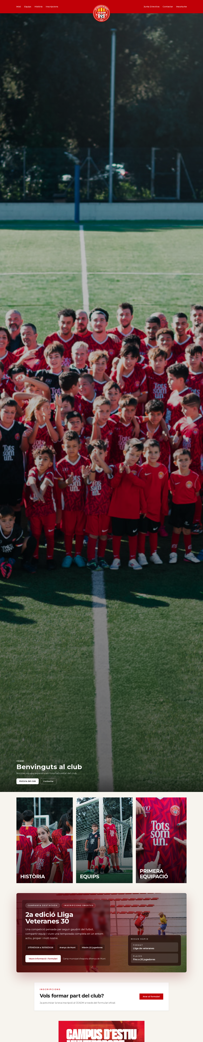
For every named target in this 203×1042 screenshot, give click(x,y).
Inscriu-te (181, 6)
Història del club (27, 781)
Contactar (168, 6)
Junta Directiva (151, 6)
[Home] (101, 13)
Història (38, 6)
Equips (27, 6)
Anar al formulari (151, 996)
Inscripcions (52, 6)
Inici (18, 6)
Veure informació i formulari (43, 958)
